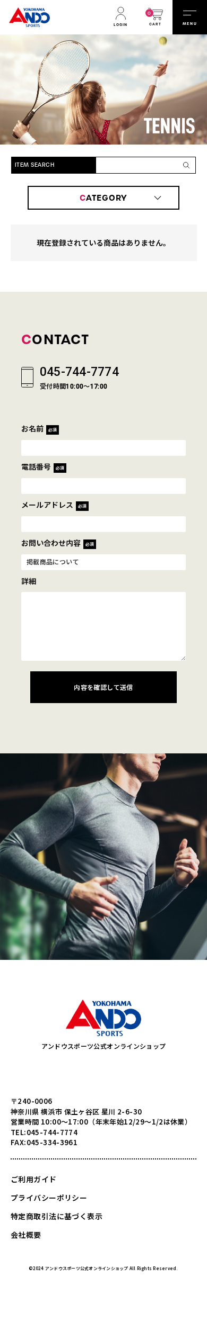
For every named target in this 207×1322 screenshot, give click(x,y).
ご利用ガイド (34, 1179)
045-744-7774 (79, 372)
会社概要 (26, 1234)
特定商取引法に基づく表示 (56, 1216)
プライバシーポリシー (49, 1197)
